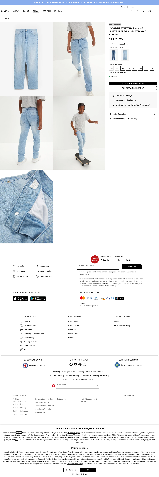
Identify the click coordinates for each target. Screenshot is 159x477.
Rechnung (83, 303)
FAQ (25, 349)
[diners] (96, 298)
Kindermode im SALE (20, 414)
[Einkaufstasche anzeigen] (150, 12)
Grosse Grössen (73, 334)
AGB (49, 376)
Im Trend (58, 11)
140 (117, 68)
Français (131, 7)
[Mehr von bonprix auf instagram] (84, 364)
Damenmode (73, 322)
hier (16, 440)
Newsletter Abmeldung (110, 283)
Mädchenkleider (19, 404)
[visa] (89, 298)
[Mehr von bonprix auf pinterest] (80, 364)
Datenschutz (58, 376)
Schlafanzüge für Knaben (44, 399)
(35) (117, 34)
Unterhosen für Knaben (43, 409)
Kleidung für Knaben (20, 411)
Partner (19, 433)
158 (134, 68)
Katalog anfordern (30, 342)
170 (146, 68)
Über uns (116, 322)
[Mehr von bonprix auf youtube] (75, 364)
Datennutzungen (74, 433)
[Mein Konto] (137, 12)
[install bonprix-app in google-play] (39, 298)
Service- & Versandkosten (94, 372)
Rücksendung (29, 338)
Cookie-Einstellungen (73, 376)
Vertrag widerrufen (100, 376)
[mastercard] (83, 298)
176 (152, 68)
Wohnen (46, 11)
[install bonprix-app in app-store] (21, 298)
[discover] (102, 298)
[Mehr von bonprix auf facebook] (71, 364)
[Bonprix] (4, 12)
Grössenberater (29, 346)
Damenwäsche (73, 326)
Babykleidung (62, 399)
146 (122, 68)
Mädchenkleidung (19, 408)
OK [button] (88, 470)
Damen (16, 11)
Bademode (72, 330)
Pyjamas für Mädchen (43, 402)
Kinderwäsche (40, 412)
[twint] (120, 298)
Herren (25, 11)
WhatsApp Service (30, 326)
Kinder (36, 11)
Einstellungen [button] (71, 470)
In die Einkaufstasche (132, 83)
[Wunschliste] (144, 12)
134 (111, 68)
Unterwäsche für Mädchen (44, 406)
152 (128, 68)
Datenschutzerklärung (107, 286)
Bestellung (28, 330)
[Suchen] (132, 11)
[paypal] (110, 298)
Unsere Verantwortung (121, 326)
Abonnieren (131, 267)
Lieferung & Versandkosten (34, 334)
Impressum (87, 376)
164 (140, 68)
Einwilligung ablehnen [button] (79, 474)
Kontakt (27, 322)
